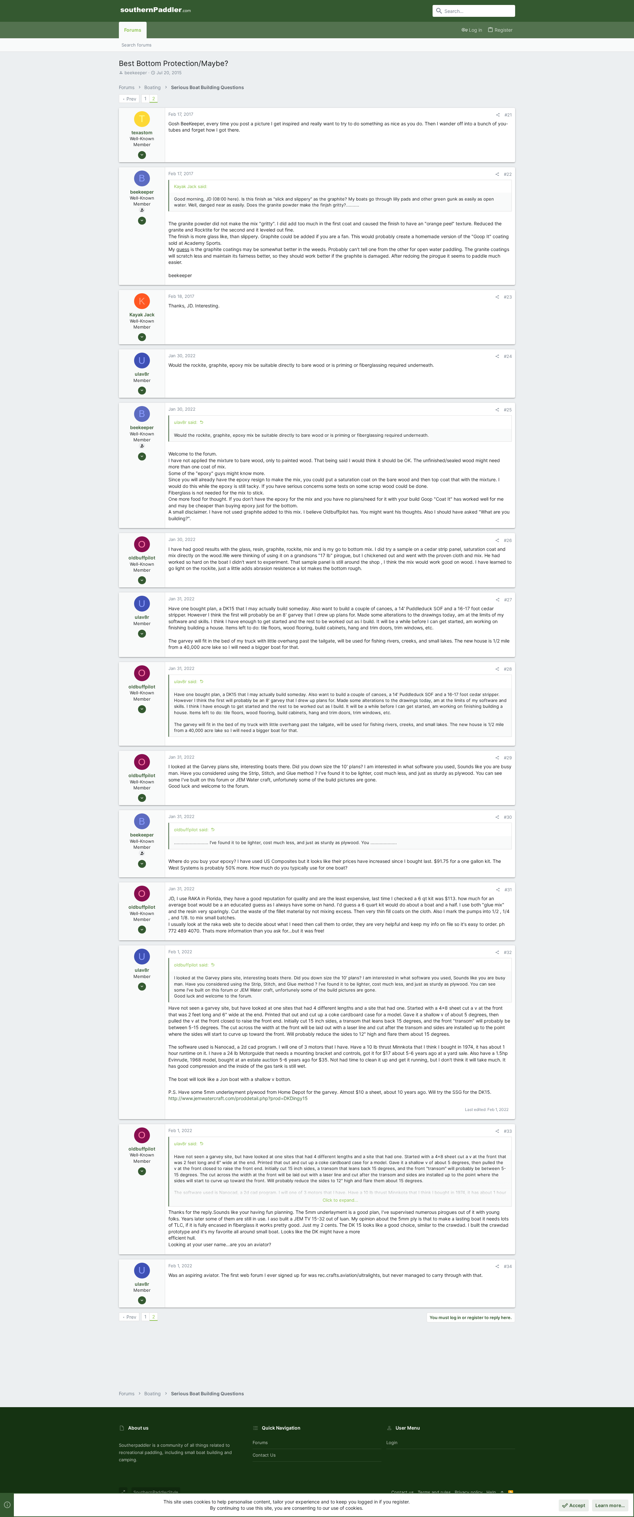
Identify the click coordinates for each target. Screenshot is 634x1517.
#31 (508, 889)
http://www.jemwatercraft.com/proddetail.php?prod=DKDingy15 (238, 1098)
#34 (508, 1266)
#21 (508, 114)
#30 (508, 817)
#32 (508, 952)
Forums (260, 1442)
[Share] (497, 115)
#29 (508, 757)
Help (491, 1492)
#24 (508, 356)
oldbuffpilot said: (191, 829)
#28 (508, 669)
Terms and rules (434, 1492)
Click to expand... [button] (340, 1200)
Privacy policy (468, 1492)
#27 (508, 599)
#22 (508, 174)
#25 (508, 409)
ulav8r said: (185, 422)
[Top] (502, 1492)
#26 (508, 540)
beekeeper (135, 72)
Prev (131, 99)
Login (392, 1442)
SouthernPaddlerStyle (155, 1492)
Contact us (264, 1455)
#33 (508, 1131)
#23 (508, 297)
